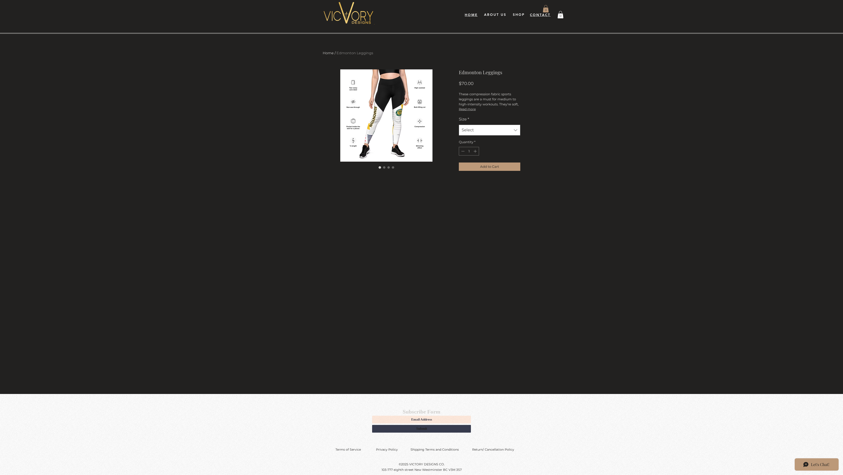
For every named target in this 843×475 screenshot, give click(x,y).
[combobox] (489, 130)
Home (328, 53)
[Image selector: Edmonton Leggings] (380, 167)
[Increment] (476, 151)
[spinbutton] (469, 151)
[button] (546, 8)
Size (464, 119)
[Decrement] (462, 151)
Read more (467, 109)
